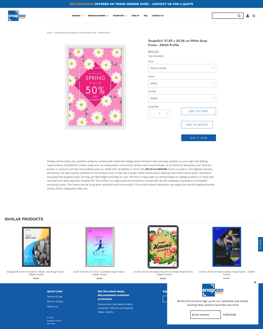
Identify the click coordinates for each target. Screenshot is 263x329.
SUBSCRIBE (229, 314)
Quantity (153, 106)
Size (150, 61)
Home (49, 33)
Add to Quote (197, 124)
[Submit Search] (239, 16)
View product (36, 249)
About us (52, 306)
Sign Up (135, 16)
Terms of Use (54, 296)
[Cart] (253, 16)
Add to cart (199, 111)
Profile (152, 91)
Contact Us (158, 16)
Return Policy (55, 301)
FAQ (145, 16)
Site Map (51, 323)
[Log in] (247, 16)
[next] (255, 252)
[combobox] (223, 16)
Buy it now (198, 137)
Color (151, 76)
